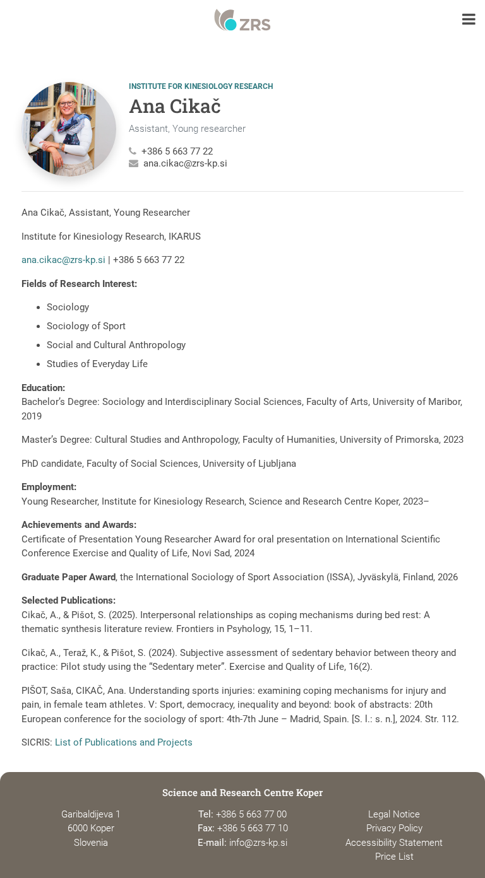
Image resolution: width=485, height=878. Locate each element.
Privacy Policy (394, 828)
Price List (394, 856)
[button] (469, 20)
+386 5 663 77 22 (177, 151)
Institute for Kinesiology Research (201, 86)
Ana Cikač (175, 105)
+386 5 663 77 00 (251, 814)
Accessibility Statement (394, 842)
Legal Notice (394, 814)
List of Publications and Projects (124, 742)
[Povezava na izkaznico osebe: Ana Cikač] (68, 129)
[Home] (242, 20)
